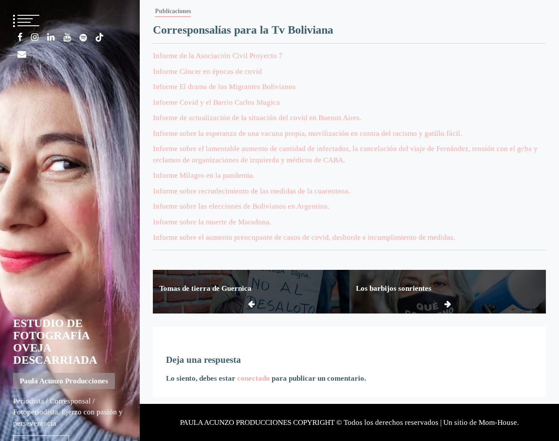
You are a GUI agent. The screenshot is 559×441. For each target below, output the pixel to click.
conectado (253, 378)
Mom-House (498, 422)
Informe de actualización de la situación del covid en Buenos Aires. (257, 118)
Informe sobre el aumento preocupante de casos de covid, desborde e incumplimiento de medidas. (304, 237)
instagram (35, 37)
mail (22, 54)
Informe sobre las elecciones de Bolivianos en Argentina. (241, 206)
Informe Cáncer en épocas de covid (207, 71)
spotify (83, 37)
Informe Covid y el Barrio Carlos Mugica (216, 102)
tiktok (99, 37)
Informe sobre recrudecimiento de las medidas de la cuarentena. (251, 191)
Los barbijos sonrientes (393, 288)
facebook (20, 37)
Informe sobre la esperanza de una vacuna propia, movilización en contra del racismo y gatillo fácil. (307, 133)
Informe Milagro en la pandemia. (204, 175)
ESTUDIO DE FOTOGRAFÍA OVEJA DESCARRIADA (55, 341)
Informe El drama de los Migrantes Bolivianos (224, 87)
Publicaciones (173, 10)
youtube (67, 37)
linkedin (51, 37)
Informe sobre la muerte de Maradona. (212, 222)
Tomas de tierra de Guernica (205, 288)
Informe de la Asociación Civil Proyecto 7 (218, 56)
